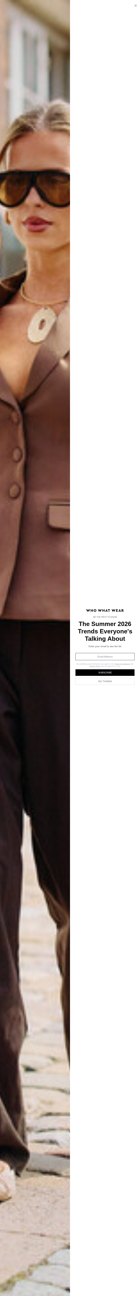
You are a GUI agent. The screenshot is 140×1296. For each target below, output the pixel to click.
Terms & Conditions (122, 664)
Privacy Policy (95, 666)
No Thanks (105, 681)
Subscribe (105, 672)
